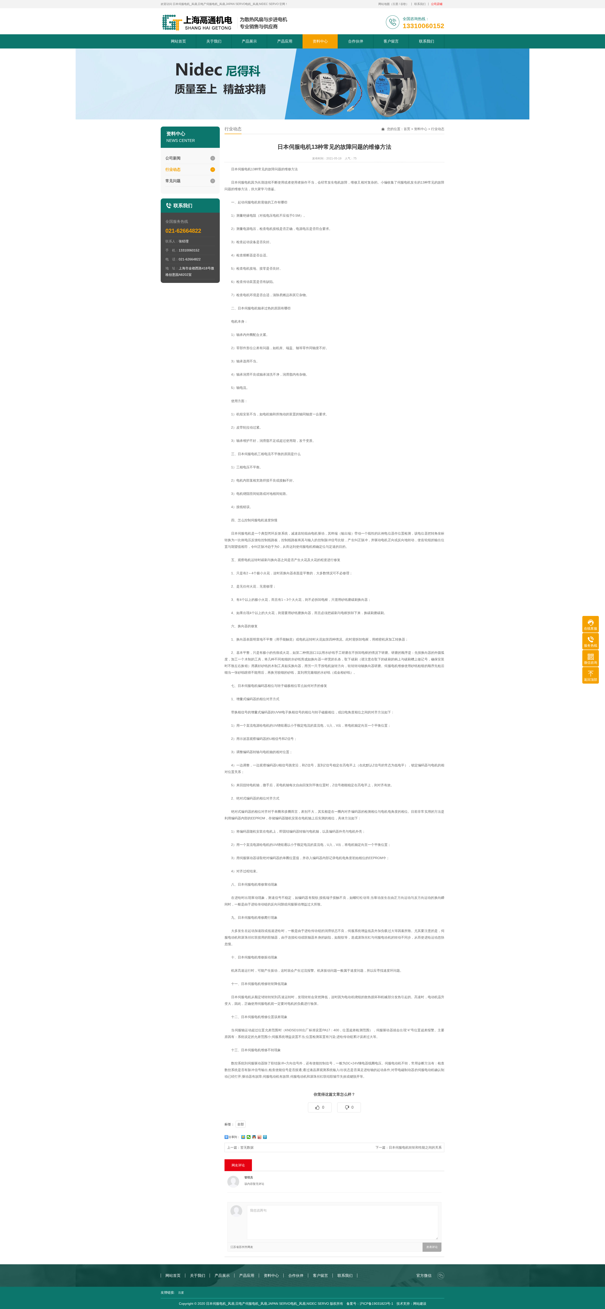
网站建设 (419, 1303)
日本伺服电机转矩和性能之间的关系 (415, 1147)
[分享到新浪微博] (260, 1137)
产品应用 (284, 41)
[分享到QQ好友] (254, 1137)
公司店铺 (436, 4)
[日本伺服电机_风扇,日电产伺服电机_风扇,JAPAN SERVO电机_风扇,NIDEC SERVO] (225, 22)
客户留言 (391, 41)
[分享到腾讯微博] (265, 1137)
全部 (240, 1124)
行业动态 (437, 129)
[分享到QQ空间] (243, 1137)
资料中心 (320, 41)
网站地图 (384, 4)
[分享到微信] (249, 1137)
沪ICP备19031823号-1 (376, 1303)
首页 (407, 129)
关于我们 (213, 41)
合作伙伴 (355, 41)
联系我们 (420, 4)
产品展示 (249, 41)
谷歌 (403, 4)
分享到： (234, 1137)
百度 (395, 4)
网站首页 (178, 41)
